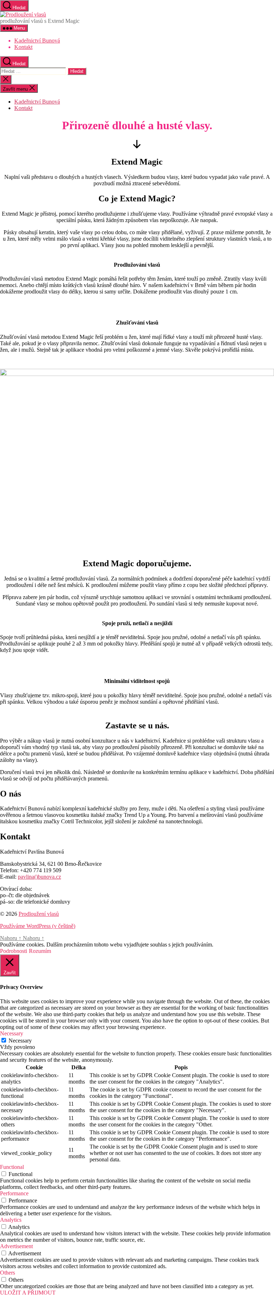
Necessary (20, 1041)
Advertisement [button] (16, 1246)
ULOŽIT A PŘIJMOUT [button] (28, 1293)
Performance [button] (14, 1193)
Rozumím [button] (40, 951)
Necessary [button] (11, 1033)
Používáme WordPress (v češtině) (37, 926)
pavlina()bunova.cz (39, 877)
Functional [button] (12, 1167)
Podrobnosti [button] (13, 951)
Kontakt (23, 47)
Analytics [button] (10, 1220)
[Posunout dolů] (137, 147)
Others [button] (7, 1273)
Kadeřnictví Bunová (37, 40)
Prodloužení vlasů (39, 914)
